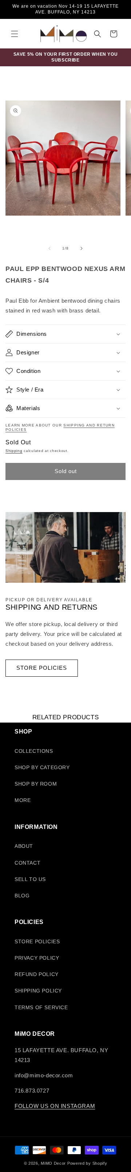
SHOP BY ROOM (36, 784)
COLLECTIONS (34, 751)
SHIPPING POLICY (38, 991)
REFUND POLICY (37, 974)
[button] (15, 34)
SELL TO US (30, 879)
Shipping (14, 451)
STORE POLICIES (41, 668)
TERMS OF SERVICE (41, 1007)
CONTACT (27, 863)
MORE (23, 800)
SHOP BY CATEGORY (42, 767)
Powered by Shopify (87, 1163)
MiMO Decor (53, 1163)
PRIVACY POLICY (37, 958)
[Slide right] (82, 248)
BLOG (22, 895)
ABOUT (24, 846)
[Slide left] (49, 248)
